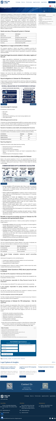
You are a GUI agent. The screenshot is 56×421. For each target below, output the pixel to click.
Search (54, 6)
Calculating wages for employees (9, 334)
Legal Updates (44, 2)
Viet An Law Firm (51, 6)
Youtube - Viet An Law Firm (52, 418)
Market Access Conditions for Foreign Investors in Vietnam (8, 367)
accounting (5, 358)
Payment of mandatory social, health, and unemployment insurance (15, 337)
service (18, 358)
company (9, 358)
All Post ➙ (53, 362)
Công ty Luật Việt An (50, 6)
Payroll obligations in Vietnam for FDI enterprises (10, 333)
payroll (15, 358)
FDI (12, 358)
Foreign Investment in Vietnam (46, 367)
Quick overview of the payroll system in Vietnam (10, 329)
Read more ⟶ (3, 376)
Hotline (2, 414)
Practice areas (29, 2)
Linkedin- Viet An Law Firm (54, 418)
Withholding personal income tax (9, 335)
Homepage (18, 2)
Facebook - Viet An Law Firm (50, 418)
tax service (23, 358)
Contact (51, 2)
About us (23, 2)
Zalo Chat (2, 417)
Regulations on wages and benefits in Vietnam (10, 330)
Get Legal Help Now (7, 354)
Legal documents (36, 2)
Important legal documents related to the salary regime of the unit (13, 332)
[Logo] (5, 2)
